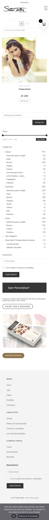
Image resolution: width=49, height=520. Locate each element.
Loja (8, 390)
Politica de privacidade (16, 423)
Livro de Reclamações (16, 433)
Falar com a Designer (17, 306)
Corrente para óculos (14, 172)
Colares (9, 169)
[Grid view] (21, 24)
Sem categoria (11, 236)
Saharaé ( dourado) (13, 247)
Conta (9, 447)
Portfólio (10, 400)
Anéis (8, 159)
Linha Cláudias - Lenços (15, 176)
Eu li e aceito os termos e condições (20, 267)
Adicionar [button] (24, 101)
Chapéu (9, 166)
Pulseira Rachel (24, 89)
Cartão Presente (13, 355)
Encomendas (12, 452)
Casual (7, 152)
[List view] (27, 24)
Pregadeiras (11, 179)
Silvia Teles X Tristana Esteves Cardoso (20, 240)
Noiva (21, 86)
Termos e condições (15, 428)
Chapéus (9, 200)
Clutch (8, 204)
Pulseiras (27, 86)
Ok (14, 516)
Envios (9, 418)
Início (9, 385)
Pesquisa (39, 122)
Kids (8, 211)
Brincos (9, 162)
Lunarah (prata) (12, 244)
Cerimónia (9, 186)
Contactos (11, 405)
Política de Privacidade (28, 516)
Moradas (10, 457)
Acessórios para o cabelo (15, 155)
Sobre (9, 395)
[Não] (45, 511)
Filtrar (41, 139)
